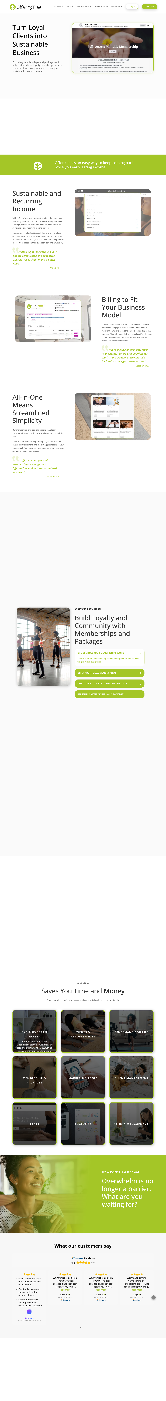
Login (132, 6)
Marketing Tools (83, 1078)
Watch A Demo (101, 6)
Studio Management (131, 1124)
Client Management (131, 1078)
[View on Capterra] (65, 1300)
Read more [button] (65, 1289)
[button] (12, 1297)
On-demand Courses (131, 1032)
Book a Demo (26, 91)
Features (57, 6)
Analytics (83, 1124)
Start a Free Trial (25, 82)
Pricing (70, 6)
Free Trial (150, 6)
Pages (34, 1124)
